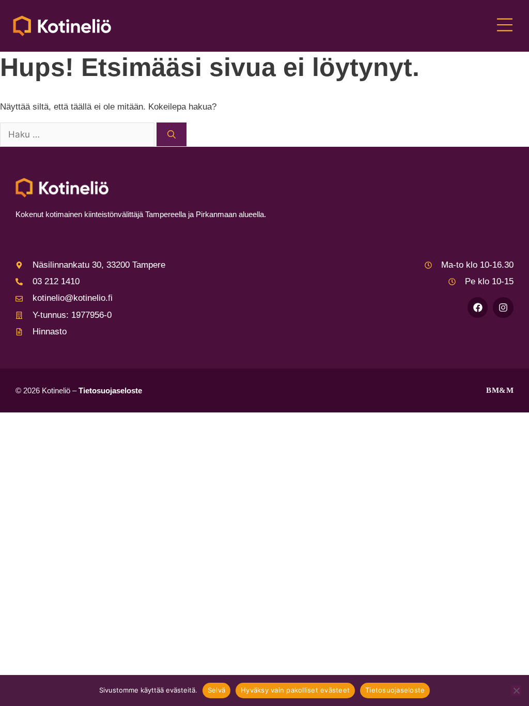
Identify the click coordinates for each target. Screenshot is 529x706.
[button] (504, 26)
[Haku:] (78, 135)
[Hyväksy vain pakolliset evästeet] (516, 690)
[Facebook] (478, 307)
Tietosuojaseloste (110, 390)
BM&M (500, 390)
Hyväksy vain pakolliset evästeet (295, 690)
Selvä (216, 690)
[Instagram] (503, 307)
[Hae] (171, 134)
